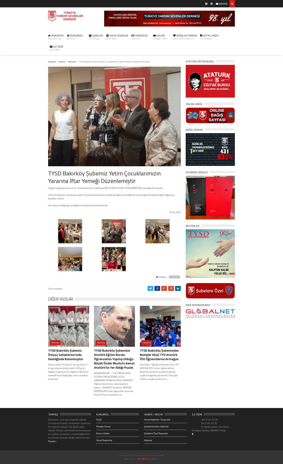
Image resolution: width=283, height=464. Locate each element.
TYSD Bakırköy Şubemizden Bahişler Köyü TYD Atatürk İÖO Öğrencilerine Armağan (159, 354)
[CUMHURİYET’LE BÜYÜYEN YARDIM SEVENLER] (210, 197)
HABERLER (139, 37)
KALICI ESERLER (117, 37)
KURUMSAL (75, 37)
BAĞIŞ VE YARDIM (185, 37)
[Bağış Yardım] (210, 149)
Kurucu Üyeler (103, 433)
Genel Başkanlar (104, 440)
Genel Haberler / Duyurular (157, 419)
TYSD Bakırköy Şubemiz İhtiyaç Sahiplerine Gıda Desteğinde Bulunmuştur (65, 354)
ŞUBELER (96, 37)
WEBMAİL (223, 3)
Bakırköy (72, 61)
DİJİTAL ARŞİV (209, 37)
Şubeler (62, 61)
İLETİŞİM (56, 48)
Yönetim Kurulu (103, 426)
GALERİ (160, 37)
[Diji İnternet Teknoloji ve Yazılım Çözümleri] (148, 459)
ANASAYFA (56, 37)
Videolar (148, 440)
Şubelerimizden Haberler (156, 426)
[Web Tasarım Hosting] (210, 312)
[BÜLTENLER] (210, 253)
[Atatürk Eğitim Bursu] (210, 81)
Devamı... (52, 441)
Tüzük (99, 419)
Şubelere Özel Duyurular (156, 433)
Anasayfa (52, 61)
